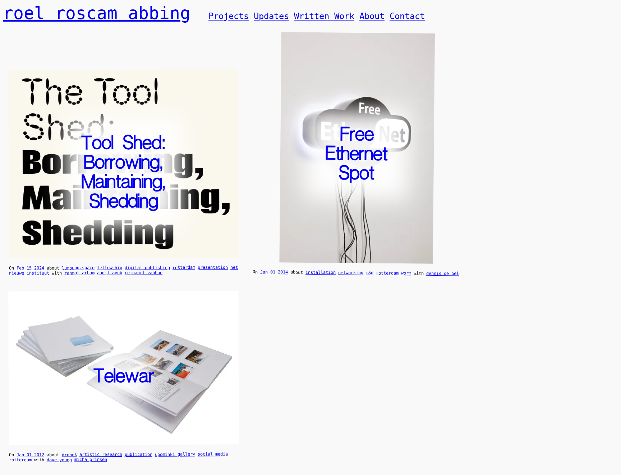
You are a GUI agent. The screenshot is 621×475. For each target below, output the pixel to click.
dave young (59, 459)
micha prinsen (90, 459)
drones (69, 454)
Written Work (324, 16)
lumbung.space (78, 267)
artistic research (100, 454)
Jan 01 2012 (30, 454)
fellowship (109, 267)
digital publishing (147, 267)
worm (406, 273)
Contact (407, 16)
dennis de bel (442, 273)
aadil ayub (109, 272)
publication (138, 454)
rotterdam (183, 267)
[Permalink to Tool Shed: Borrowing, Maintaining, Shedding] (124, 253)
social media (213, 454)
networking (350, 273)
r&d (369, 272)
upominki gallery (175, 454)
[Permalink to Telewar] (124, 440)
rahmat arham (79, 272)
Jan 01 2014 (274, 272)
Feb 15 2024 (30, 268)
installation (320, 272)
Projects (228, 16)
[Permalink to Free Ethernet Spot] (356, 258)
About (372, 16)
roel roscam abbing (96, 13)
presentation (213, 267)
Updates (271, 16)
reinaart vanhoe (143, 272)
